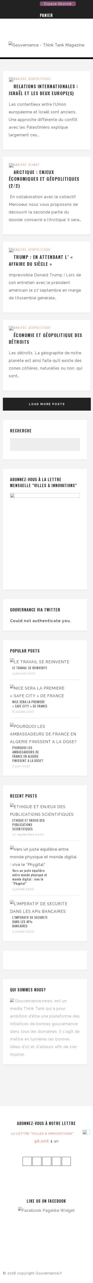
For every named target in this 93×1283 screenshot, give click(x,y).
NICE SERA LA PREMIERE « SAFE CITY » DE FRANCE (29, 703)
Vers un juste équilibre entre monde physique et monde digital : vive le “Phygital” (29, 877)
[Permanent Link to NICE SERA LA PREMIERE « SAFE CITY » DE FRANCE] (44, 696)
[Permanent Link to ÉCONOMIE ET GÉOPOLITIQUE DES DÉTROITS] (11, 329)
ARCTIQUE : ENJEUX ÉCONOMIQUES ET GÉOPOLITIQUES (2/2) (44, 179)
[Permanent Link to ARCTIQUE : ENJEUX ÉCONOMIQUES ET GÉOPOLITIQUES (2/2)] (11, 166)
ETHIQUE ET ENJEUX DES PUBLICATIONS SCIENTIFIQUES (28, 824)
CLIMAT (34, 165)
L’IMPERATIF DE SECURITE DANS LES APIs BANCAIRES (30, 921)
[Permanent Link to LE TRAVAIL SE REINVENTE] (39, 662)
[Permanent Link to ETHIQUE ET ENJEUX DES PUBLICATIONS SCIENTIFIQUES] (44, 814)
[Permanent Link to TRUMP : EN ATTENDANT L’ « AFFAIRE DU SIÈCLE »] (11, 251)
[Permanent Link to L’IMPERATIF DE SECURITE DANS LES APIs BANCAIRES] (44, 911)
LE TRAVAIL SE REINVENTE (29, 667)
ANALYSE (20, 79)
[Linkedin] (36, 5)
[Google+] (28, 5)
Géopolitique (39, 249)
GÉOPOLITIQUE (39, 79)
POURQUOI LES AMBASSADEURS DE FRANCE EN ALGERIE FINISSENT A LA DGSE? (27, 754)
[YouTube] (21, 5)
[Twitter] (6, 5)
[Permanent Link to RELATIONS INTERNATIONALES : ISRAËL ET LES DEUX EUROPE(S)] (11, 80)
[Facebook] (13, 5)
